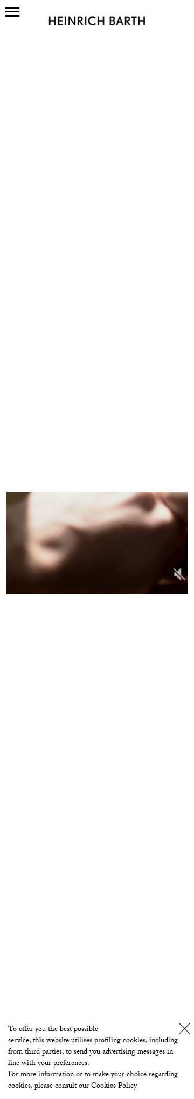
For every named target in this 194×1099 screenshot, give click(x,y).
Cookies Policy (114, 1086)
